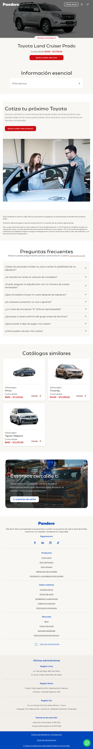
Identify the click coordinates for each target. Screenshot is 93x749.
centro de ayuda (77, 256)
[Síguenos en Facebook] (35, 543)
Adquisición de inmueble (46, 571)
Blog (46, 621)
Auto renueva (46, 567)
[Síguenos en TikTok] (58, 543)
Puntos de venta (46, 594)
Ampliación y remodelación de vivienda (46, 576)
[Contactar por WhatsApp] (87, 743)
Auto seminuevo (47, 562)
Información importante (46, 608)
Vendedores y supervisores (46, 599)
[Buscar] (81, 4)
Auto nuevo (46, 558)
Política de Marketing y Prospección (46, 734)
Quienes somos (46, 590)
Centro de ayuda (47, 626)
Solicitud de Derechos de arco (46, 635)
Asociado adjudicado (46, 631)
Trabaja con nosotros (46, 603)
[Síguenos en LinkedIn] (43, 543)
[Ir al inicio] (11, 4)
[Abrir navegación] (87, 4)
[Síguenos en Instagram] (50, 543)
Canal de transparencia (46, 740)
